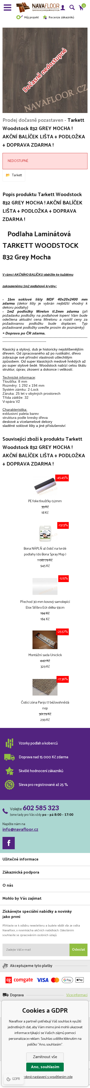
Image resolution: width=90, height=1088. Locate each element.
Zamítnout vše (45, 1057)
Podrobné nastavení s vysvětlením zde (45, 1077)
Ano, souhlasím (45, 1067)
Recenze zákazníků (61, 17)
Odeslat (78, 950)
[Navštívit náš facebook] (8, 843)
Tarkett (17, 175)
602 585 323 (41, 808)
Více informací (77, 995)
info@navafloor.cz (20, 829)
